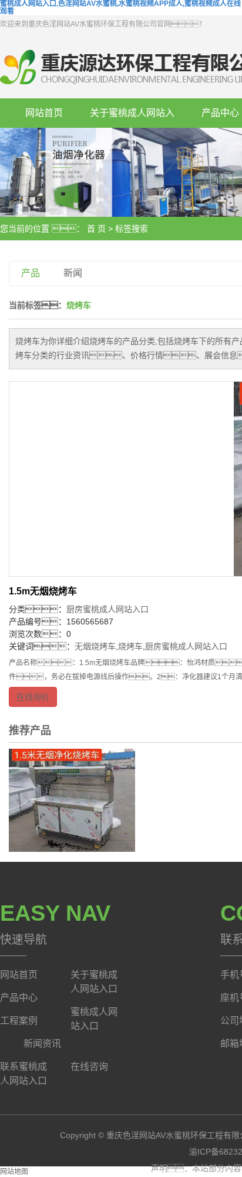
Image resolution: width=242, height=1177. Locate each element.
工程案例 (19, 1021)
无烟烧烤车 (95, 646)
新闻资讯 (42, 1044)
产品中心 (19, 998)
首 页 (96, 228)
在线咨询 (89, 1067)
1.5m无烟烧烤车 (43, 591)
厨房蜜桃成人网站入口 (107, 609)
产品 (30, 273)
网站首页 (44, 113)
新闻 (72, 273)
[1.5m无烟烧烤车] (72, 799)
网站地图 (14, 1172)
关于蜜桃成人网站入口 (132, 118)
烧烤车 (130, 646)
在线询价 (32, 697)
